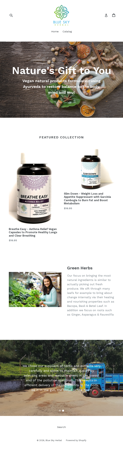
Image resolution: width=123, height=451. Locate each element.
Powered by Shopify (76, 440)
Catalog (67, 31)
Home (55, 31)
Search (61, 427)
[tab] (60, 411)
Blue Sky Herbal (53, 440)
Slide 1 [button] (60, 411)
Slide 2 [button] (63, 411)
